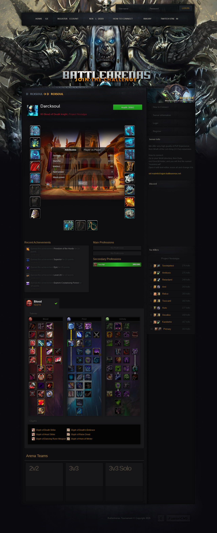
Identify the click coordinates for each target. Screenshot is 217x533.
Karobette (167, 322)
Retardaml (167, 279)
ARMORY (146, 19)
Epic (56, 267)
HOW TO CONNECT (123, 19)
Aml (164, 287)
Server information (162, 115)
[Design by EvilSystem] (161, 518)
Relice (165, 293)
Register (157, 131)
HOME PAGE (41, 19)
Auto (164, 308)
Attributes (71, 149)
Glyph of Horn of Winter (81, 439)
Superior (58, 259)
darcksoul (34, 94)
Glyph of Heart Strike (45, 434)
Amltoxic (166, 272)
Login (155, 123)
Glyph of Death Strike (46, 430)
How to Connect (161, 107)
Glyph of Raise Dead (80, 434)
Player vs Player (92, 149)
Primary (167, 329)
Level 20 (58, 275)
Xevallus (166, 315)
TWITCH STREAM (169, 19)
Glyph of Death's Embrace (83, 430)
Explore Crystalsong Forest (66, 283)
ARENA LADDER (96, 19)
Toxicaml (166, 301)
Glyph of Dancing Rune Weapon (51, 439)
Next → (83, 183)
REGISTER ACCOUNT (67, 19)
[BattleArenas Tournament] (106, 71)
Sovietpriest (168, 265)
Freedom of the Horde (64, 248)
